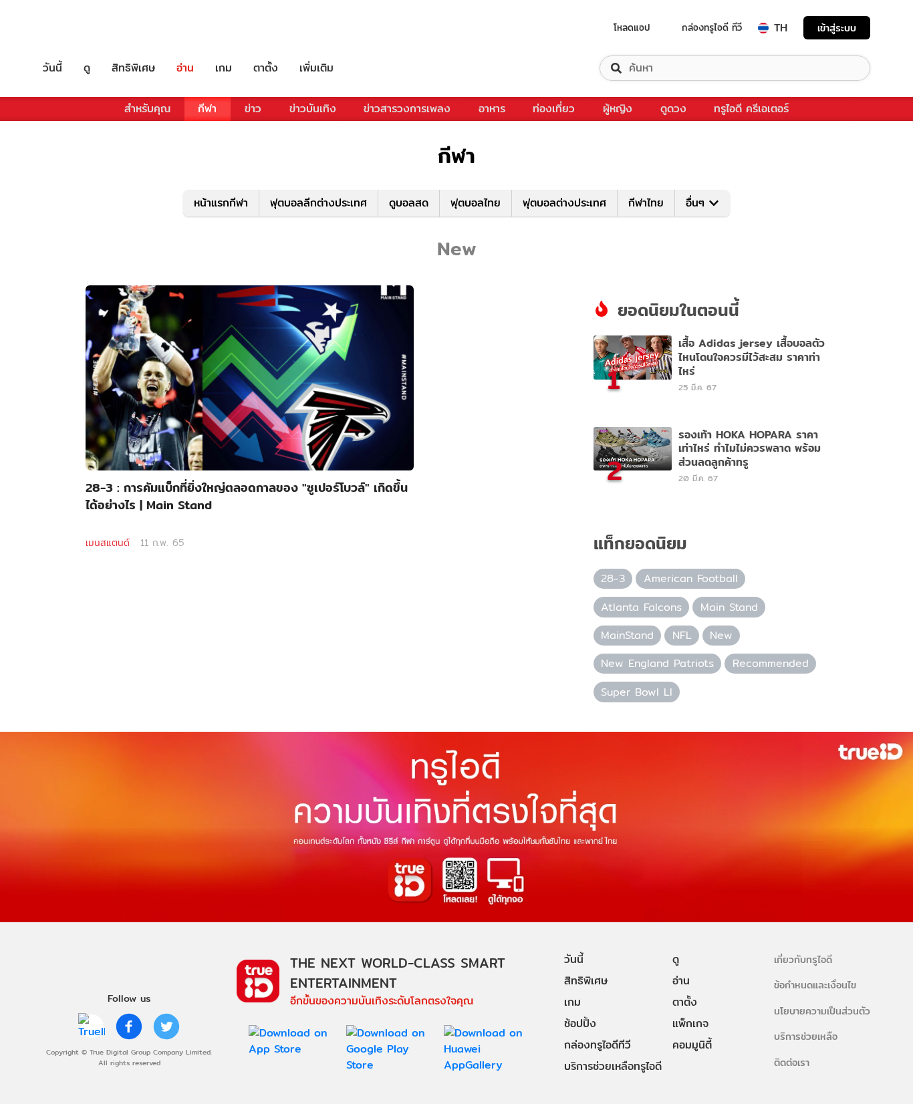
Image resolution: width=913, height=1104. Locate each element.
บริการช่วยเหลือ (805, 1036)
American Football (691, 578)
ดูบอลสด (408, 202)
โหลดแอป (632, 27)
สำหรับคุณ (147, 108)
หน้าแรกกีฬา (221, 202)
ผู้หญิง (617, 108)
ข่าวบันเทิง (312, 108)
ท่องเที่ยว (554, 108)
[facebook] (129, 1026)
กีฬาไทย (646, 202)
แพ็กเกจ (690, 1023)
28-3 (613, 578)
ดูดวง (673, 108)
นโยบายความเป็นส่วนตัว (822, 1010)
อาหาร (492, 108)
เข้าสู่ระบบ (836, 27)
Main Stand (729, 607)
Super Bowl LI (636, 692)
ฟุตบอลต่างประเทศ (564, 202)
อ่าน (185, 68)
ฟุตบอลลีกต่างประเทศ (318, 202)
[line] (91, 1026)
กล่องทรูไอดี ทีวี (712, 27)
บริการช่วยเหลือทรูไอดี (613, 1066)
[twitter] (166, 1026)
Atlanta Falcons (641, 607)
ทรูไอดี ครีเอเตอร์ (751, 108)
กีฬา (207, 108)
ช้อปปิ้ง (580, 1023)
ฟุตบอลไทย (475, 202)
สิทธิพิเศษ (133, 68)
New (721, 635)
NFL (682, 635)
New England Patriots (657, 663)
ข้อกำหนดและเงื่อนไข (815, 984)
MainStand (627, 635)
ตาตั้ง (265, 68)
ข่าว (253, 108)
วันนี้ (52, 68)
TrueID (83, 27)
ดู (87, 68)
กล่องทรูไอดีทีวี (597, 1045)
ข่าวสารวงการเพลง (407, 108)
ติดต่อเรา (791, 1062)
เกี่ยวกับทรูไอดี (803, 959)
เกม (223, 68)
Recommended (771, 663)
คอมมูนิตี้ (692, 1045)
